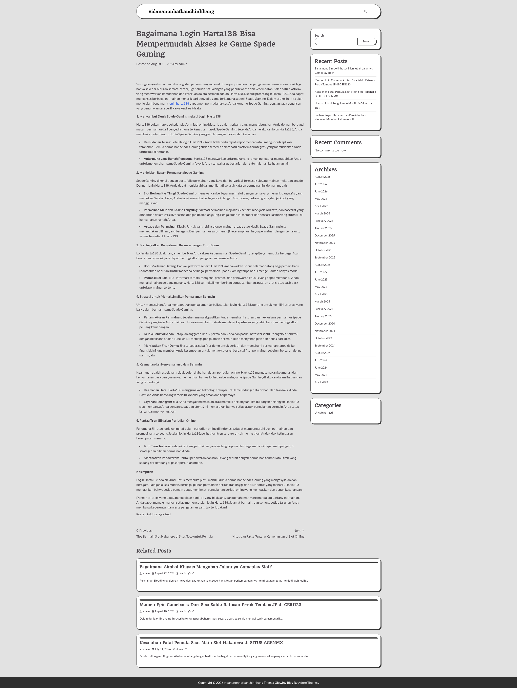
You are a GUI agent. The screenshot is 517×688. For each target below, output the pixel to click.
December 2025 (325, 235)
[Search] (365, 11)
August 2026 (323, 176)
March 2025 (322, 301)
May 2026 (321, 198)
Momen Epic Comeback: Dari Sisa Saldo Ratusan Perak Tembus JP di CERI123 (220, 604)
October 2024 (323, 338)
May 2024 (321, 374)
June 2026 (321, 191)
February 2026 (324, 220)
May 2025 (321, 286)
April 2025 (321, 294)
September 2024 (325, 345)
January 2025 (323, 316)
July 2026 (321, 184)
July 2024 (321, 360)
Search (319, 35)
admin (183, 64)
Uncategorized (160, 514)
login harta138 (179, 103)
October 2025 (323, 250)
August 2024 (323, 352)
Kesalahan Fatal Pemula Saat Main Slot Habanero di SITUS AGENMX (211, 642)
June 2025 (321, 279)
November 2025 (325, 242)
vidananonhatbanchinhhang (181, 11)
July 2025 (321, 272)
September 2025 (325, 257)
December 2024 (325, 323)
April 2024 (321, 382)
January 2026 (323, 228)
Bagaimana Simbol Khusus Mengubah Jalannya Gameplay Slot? (206, 566)
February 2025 (324, 308)
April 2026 (321, 206)
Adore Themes (308, 682)
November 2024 (325, 330)
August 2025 (323, 264)
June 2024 (321, 367)
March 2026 (322, 213)
